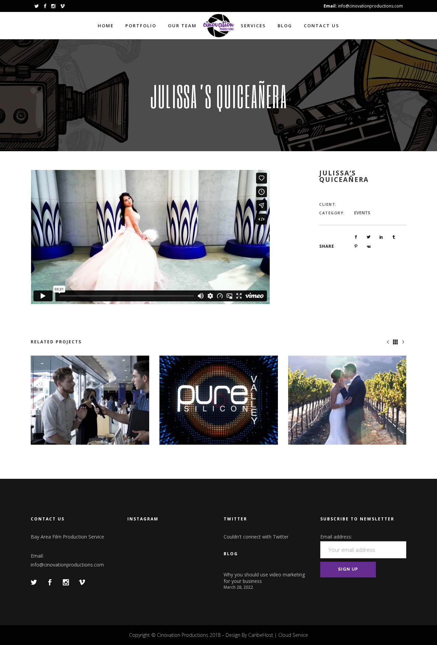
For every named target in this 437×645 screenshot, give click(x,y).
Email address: (336, 536)
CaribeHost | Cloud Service (278, 635)
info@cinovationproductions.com (67, 564)
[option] (90, 400)
